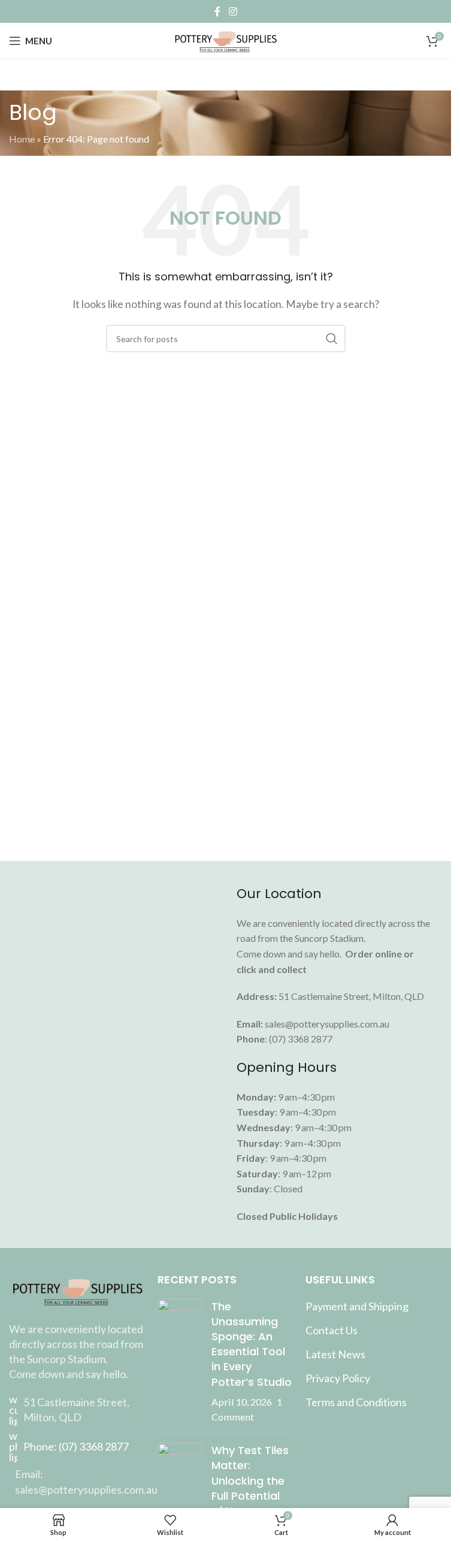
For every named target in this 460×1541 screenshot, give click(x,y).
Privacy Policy (337, 1378)
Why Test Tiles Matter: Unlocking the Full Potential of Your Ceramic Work (250, 1488)
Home (22, 138)
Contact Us (331, 1330)
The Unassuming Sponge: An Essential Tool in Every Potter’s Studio (251, 1344)
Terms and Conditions (356, 1402)
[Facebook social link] (217, 11)
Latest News (335, 1354)
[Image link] (77, 1289)
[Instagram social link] (233, 11)
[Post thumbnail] (180, 1362)
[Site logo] (225, 39)
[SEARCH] (332, 338)
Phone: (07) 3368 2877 (76, 1446)
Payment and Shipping (356, 1306)
